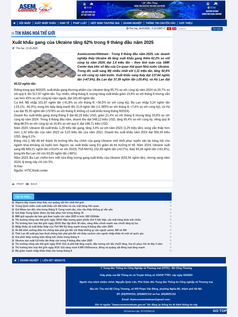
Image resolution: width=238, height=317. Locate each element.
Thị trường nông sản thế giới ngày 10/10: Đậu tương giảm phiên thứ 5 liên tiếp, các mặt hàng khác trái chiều (78, 219)
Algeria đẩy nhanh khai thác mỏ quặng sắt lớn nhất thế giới (49, 202)
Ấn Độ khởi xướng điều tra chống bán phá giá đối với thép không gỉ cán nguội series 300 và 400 (71, 230)
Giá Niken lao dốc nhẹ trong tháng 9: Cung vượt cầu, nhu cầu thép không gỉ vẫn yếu (64, 209)
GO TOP (220, 311)
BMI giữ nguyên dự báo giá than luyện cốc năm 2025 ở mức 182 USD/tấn (57, 216)
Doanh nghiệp (132, 23)
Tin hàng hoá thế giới (35, 34)
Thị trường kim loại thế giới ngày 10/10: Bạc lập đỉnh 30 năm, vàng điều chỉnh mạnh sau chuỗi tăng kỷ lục (76, 223)
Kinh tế (64, 23)
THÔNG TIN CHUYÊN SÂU (160, 23)
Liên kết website (53, 260)
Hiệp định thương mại (105, 23)
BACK (32, 184)
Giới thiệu (185, 23)
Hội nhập (25, 23)
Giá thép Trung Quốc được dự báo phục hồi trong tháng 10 (49, 212)
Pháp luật (80, 23)
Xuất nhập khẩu (45, 23)
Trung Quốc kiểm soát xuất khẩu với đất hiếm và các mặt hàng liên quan (57, 206)
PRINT (19, 184)
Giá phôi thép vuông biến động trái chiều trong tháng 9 (47, 237)
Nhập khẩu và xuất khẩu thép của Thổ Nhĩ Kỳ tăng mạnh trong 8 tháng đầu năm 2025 (64, 226)
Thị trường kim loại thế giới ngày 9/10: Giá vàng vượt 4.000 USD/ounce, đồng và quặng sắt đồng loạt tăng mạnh (80, 247)
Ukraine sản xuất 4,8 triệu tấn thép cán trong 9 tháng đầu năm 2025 (53, 240)
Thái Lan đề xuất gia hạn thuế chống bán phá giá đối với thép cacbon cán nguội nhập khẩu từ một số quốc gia (79, 233)
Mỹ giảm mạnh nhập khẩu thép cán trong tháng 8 (43, 250)
